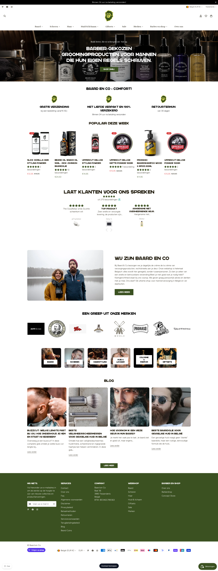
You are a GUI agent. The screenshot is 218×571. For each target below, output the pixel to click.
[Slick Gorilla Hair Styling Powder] (40, 143)
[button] (211, 16)
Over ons (178, 26)
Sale (124, 26)
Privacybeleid (67, 507)
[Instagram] (12, 7)
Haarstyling (100, 362)
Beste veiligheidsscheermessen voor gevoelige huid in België (88, 433)
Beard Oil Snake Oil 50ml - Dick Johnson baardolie (66, 163)
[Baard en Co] (109, 16)
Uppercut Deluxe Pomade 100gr (174, 161)
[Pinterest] (3, 7)
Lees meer (124, 292)
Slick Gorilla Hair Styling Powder (38, 161)
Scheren (54, 26)
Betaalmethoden (68, 511)
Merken (137, 26)
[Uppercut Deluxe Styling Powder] (95, 143)
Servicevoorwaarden (70, 519)
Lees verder (32, 452)
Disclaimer (65, 503)
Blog (63, 526)
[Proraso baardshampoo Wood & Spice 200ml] (150, 143)
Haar (69, 26)
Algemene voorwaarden (71, 499)
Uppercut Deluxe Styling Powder (92, 161)
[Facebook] (7, 7)
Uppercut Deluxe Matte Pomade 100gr (121, 161)
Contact (64, 488)
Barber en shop (157, 26)
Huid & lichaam (88, 26)
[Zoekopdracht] (5, 16)
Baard (38, 26)
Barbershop (167, 492)
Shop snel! (109, 69)
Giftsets (109, 26)
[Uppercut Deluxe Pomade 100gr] (177, 143)
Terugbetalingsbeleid (70, 523)
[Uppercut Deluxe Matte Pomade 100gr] (123, 143)
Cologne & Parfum (144, 359)
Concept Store (168, 496)
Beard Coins (66, 530)
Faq (62, 496)
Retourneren (66, 515)
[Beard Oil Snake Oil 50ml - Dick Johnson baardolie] (68, 143)
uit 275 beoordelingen (108, 199)
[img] (109, 196)
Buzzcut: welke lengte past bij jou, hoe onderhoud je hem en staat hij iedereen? (46, 433)
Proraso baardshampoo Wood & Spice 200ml (149, 163)
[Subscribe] (53, 504)
